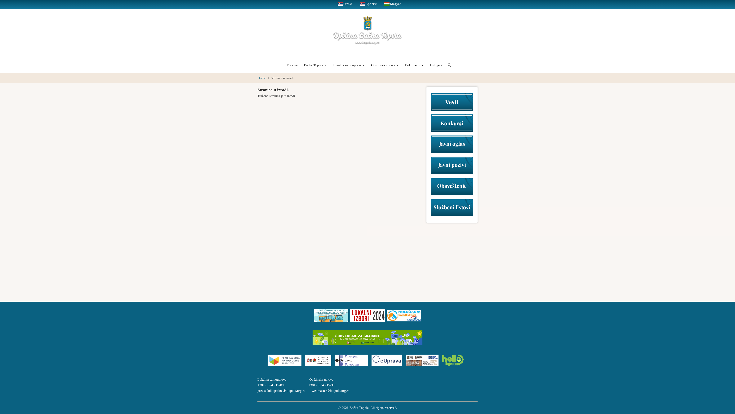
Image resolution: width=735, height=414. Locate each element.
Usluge (435, 65)
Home (261, 78)
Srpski (347, 4)
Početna (292, 65)
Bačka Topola (314, 65)
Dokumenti (413, 65)
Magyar (395, 4)
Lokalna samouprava (348, 65)
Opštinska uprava (383, 65)
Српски (371, 4)
